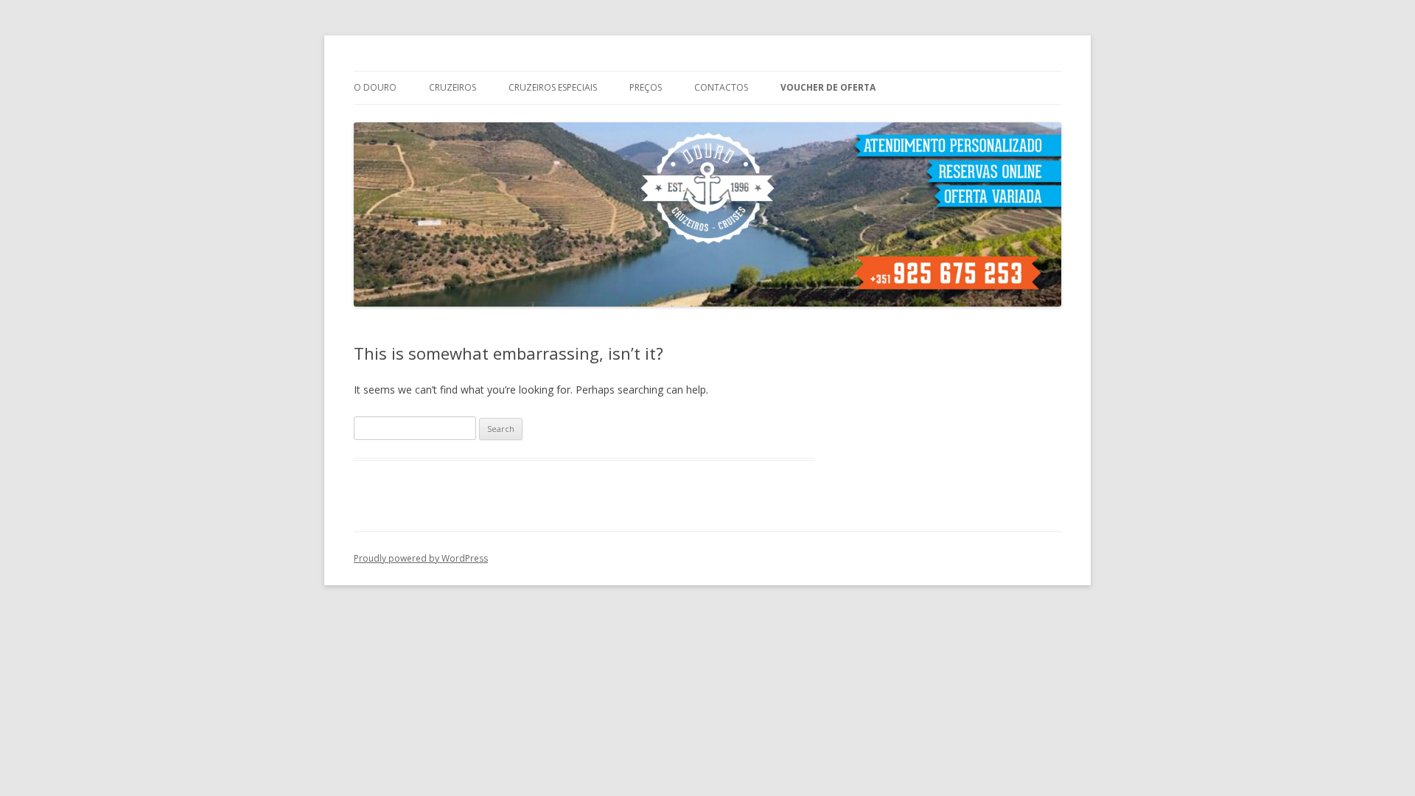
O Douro (375, 87)
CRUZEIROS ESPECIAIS (553, 87)
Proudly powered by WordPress (421, 558)
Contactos (721, 87)
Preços (645, 87)
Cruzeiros (452, 87)
